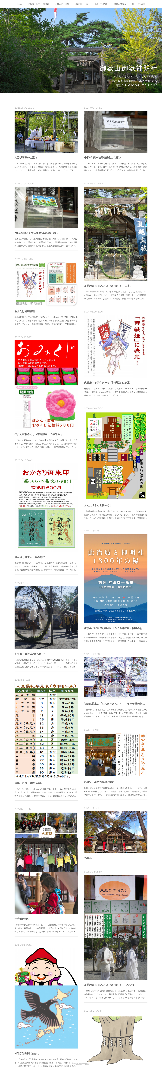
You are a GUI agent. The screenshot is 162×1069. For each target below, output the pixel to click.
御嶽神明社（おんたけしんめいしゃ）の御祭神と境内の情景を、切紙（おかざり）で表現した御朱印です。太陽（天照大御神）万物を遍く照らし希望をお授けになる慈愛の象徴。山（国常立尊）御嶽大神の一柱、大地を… (46, 566)
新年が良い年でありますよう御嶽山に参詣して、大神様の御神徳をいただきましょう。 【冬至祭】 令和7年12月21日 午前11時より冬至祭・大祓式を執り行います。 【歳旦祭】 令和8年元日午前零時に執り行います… (115, 713)
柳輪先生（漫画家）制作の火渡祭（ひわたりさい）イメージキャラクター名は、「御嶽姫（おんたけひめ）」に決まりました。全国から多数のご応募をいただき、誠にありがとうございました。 (115, 391)
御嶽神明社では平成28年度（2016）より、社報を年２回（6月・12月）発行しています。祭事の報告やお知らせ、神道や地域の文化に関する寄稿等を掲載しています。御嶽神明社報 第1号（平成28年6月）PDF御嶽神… (46, 320)
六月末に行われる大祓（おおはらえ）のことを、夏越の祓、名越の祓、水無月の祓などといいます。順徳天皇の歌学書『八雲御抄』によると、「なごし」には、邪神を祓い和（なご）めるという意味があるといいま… (115, 994)
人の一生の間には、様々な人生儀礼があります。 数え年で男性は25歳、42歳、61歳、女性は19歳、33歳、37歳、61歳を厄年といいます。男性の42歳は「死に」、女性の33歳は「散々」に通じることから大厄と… (46, 792)
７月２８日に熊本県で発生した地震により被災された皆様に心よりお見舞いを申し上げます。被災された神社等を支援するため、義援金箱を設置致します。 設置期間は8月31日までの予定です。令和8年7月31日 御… (115, 166)
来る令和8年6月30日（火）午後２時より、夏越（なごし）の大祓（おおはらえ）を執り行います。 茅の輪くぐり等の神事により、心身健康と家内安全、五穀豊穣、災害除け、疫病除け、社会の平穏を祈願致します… (115, 295)
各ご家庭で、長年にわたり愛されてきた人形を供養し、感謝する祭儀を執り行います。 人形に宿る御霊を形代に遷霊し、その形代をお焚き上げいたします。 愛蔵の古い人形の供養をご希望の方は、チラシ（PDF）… (46, 166)
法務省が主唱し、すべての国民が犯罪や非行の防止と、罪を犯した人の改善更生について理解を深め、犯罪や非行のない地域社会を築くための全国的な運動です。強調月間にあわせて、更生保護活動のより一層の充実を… (46, 242)
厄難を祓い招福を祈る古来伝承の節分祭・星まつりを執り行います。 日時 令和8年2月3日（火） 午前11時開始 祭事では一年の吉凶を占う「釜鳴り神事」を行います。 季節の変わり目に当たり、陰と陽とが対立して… (115, 791)
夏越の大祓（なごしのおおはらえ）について (109, 984)
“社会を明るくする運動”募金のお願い (36, 233)
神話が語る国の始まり (27, 1053)
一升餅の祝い (22, 918)
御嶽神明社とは (81, 4)
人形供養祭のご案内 (26, 157)
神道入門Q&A (120, 4)
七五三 (88, 857)
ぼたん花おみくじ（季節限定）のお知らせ (39, 434)
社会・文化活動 (138, 4)
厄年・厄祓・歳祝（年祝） (30, 783)
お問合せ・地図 (62, 4)
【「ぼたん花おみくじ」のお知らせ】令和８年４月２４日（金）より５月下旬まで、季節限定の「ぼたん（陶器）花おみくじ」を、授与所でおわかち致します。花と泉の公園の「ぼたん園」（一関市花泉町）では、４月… (46, 443)
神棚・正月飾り (101, 4)
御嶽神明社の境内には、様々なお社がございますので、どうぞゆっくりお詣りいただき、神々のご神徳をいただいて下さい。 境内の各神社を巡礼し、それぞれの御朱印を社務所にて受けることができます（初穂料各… (115, 514)
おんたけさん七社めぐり (98, 505)
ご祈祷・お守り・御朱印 (38, 4)
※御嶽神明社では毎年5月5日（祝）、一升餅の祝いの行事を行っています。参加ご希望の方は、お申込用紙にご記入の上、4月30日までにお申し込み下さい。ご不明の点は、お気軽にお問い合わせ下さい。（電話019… (46, 928)
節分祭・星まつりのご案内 (99, 782)
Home (19, 4)
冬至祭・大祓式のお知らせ (30, 654)
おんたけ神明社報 (25, 311)
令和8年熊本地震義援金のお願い (102, 157)
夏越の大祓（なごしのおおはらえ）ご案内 (108, 285)
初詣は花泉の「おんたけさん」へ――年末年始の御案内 (115, 703)
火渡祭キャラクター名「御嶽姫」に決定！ (108, 382)
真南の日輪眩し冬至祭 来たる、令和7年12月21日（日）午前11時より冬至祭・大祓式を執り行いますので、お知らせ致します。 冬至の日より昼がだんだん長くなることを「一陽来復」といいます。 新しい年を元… (46, 663)
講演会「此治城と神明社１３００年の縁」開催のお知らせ (115, 628)
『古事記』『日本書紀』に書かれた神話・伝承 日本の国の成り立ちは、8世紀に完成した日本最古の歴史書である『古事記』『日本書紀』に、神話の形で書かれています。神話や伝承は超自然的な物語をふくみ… (46, 1062)
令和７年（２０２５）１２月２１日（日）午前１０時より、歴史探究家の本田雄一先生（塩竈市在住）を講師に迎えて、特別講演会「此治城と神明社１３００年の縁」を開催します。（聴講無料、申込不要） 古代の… (115, 637)
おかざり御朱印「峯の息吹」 (31, 557)
